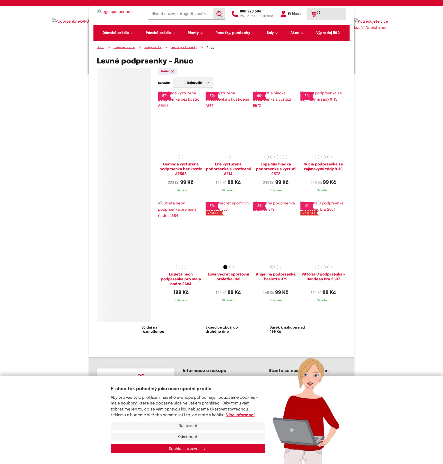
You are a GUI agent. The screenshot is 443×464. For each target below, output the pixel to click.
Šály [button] (270, 33)
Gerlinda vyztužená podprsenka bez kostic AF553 (180, 169)
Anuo (165, 71)
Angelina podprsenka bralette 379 (276, 276)
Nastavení (188, 426)
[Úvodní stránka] (119, 12)
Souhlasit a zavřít (185, 449)
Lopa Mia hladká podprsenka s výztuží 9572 (276, 169)
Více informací (240, 415)
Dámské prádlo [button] (116, 33)
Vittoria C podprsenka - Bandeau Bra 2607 (323, 276)
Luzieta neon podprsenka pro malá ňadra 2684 (181, 279)
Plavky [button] (193, 33)
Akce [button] (294, 33)
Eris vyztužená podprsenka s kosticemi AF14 (228, 169)
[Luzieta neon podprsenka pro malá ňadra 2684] (181, 232)
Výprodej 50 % (328, 33)
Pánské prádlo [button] (158, 33)
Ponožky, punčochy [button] (233, 33)
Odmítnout (188, 437)
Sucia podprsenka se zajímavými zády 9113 (323, 166)
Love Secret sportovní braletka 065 (228, 276)
